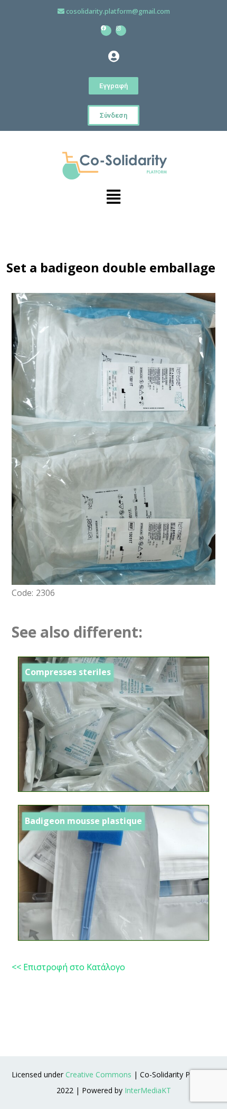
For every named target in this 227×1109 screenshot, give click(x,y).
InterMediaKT (148, 1090)
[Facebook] (106, 30)
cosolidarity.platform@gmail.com (118, 11)
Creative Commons (98, 1074)
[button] (113, 56)
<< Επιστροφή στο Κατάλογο (68, 967)
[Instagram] (121, 30)
